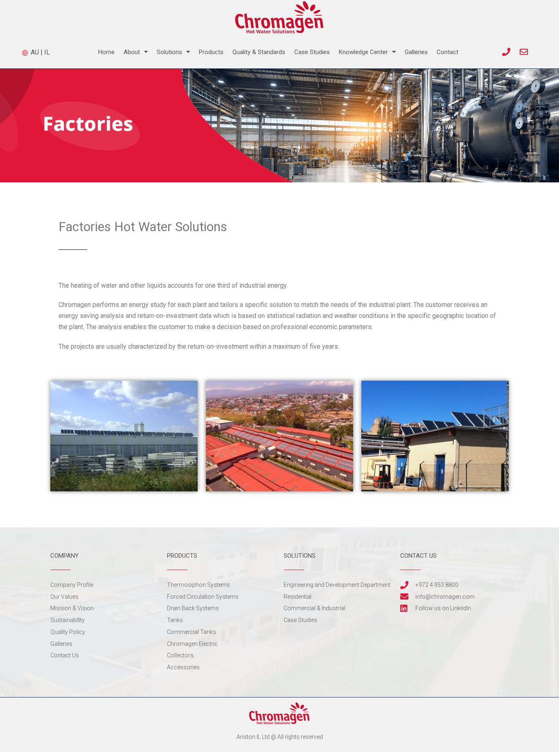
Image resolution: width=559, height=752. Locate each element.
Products (211, 52)
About (132, 52)
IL (47, 52)
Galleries (416, 52)
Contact (447, 52)
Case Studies (312, 52)
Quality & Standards (258, 52)
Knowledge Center (363, 52)
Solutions (169, 52)
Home (106, 52)
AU (34, 52)
